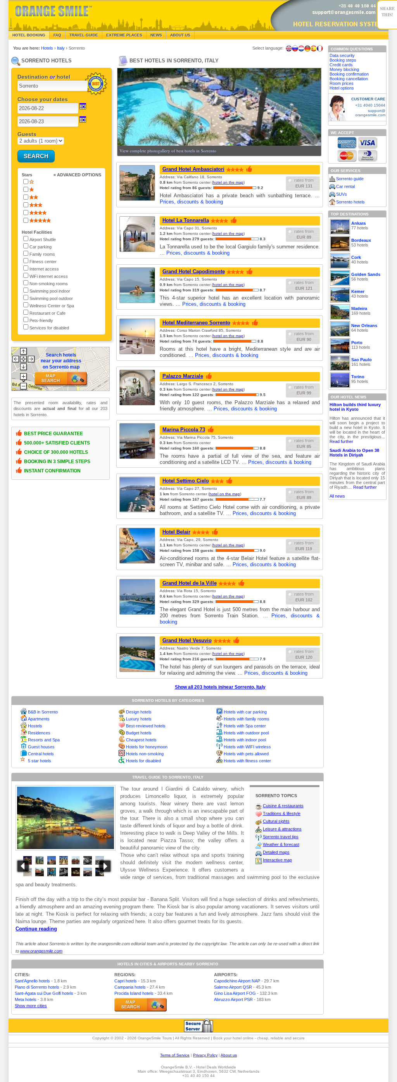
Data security (342, 55)
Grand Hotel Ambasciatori (193, 169)
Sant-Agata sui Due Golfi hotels (44, 993)
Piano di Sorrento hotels (37, 987)
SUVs (341, 194)
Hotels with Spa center (245, 726)
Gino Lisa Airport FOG (235, 993)
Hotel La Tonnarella (185, 220)
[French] (320, 48)
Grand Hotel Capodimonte (193, 271)
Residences (39, 733)
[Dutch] (301, 48)
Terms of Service (175, 1055)
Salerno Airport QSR (233, 987)
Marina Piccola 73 (183, 429)
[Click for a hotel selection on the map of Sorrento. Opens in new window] (140, 1004)
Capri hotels (125, 981)
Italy (61, 48)
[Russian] (295, 48)
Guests (26, 134)
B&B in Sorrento (43, 712)
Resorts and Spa (44, 739)
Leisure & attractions (282, 829)
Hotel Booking (28, 35)
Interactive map (277, 860)
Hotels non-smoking (145, 753)
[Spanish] (314, 48)
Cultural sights (276, 821)
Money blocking (344, 69)
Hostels (35, 726)
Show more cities (31, 1005)
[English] (289, 48)
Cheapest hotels (141, 739)
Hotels (47, 48)
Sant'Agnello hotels (32, 981)
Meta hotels (25, 999)
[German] (307, 48)
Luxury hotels (139, 719)
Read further (341, 441)
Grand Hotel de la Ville (189, 583)
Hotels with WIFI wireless (247, 746)
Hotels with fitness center (247, 760)
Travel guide (83, 35)
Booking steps (343, 60)
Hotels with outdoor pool (246, 733)
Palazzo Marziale (182, 376)
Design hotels (139, 712)
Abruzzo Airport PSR (233, 999)
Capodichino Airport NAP (237, 981)
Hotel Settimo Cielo (185, 481)
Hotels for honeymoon (146, 746)
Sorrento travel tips (281, 836)
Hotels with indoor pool (245, 739)
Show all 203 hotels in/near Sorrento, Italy (220, 687)
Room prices (342, 83)
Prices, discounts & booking (191, 202)
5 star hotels (39, 760)
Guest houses (41, 746)
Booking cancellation (349, 78)
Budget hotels (139, 733)
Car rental (345, 186)
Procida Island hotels (134, 993)
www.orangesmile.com (41, 951)
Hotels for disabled (143, 760)
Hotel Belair (176, 532)
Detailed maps (276, 852)
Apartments (39, 719)
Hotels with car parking (245, 712)
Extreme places (124, 35)
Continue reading (36, 929)
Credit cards (341, 64)
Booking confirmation (349, 74)
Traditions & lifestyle (281, 813)
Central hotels (41, 753)
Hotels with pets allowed (246, 753)
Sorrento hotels (350, 202)
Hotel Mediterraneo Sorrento (196, 323)
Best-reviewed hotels (146, 726)
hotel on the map (228, 182)
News (156, 35)
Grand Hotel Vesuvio (187, 640)
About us (229, 1055)
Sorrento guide (350, 178)
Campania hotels (130, 987)
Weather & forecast (281, 844)
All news (337, 496)
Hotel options (342, 88)
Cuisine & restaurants (283, 805)
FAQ (57, 35)
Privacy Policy (205, 1055)
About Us (180, 35)
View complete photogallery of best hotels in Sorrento (167, 150)
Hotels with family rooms (246, 719)
